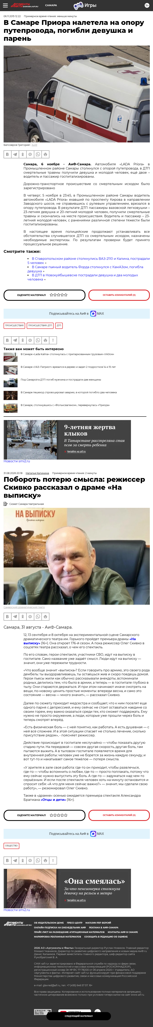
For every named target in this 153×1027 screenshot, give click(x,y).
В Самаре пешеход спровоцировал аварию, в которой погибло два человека (69, 392)
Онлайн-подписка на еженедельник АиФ (60, 927)
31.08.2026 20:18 (13, 473)
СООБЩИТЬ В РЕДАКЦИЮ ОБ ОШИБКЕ (106, 936)
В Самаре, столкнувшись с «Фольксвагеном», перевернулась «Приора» (65, 405)
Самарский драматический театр (24, 607)
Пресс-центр (74, 923)
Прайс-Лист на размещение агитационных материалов (69, 932)
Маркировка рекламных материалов (57, 936)
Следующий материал (79, 1016)
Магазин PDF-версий (98, 923)
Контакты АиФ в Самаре (123, 932)
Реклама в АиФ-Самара (103, 927)
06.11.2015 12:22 (12, 16)
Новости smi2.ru (17, 461)
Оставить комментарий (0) (119, 295)
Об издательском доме (49, 923)
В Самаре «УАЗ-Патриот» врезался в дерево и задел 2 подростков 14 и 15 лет (68, 366)
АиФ (34, 144)
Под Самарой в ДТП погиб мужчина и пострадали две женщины (61, 379)
